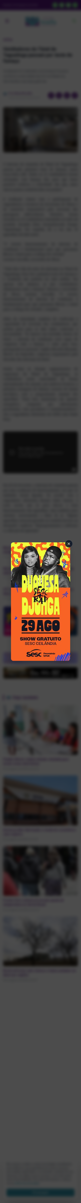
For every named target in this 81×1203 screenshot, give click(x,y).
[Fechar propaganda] (69, 543)
